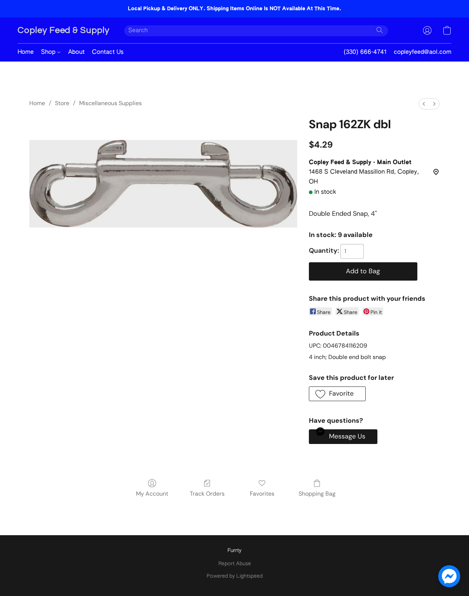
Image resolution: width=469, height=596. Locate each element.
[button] (64, 30)
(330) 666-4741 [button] (365, 52)
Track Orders (207, 493)
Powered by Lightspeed (235, 576)
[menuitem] (424, 104)
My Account (152, 493)
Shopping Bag (317, 493)
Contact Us (107, 52)
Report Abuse (234, 563)
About (76, 52)
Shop (49, 52)
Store (62, 103)
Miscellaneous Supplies (110, 103)
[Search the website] (379, 30)
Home (26, 52)
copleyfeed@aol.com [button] (422, 52)
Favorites (262, 493)
